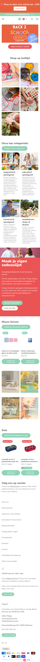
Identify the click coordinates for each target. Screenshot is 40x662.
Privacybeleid (7, 537)
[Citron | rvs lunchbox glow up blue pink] (11, 340)
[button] (24, 19)
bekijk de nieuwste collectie (16, 327)
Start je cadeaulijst (12, 303)
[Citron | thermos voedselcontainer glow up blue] (30, 340)
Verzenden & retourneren (11, 520)
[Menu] (4, 19)
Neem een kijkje (8, 594)
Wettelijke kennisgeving (11, 555)
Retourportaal (7, 508)
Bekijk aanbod (20, 9)
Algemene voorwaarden (11, 514)
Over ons (5, 502)
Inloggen (6, 649)
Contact (5, 549)
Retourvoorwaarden (9, 561)
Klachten (5, 543)
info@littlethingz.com (10, 621)
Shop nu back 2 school (20, 46)
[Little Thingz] (19, 19)
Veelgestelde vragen (10, 531)
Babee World (12, 578)
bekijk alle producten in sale (16, 435)
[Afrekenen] (36, 19)
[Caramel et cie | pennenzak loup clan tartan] (11, 448)
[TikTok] (3, 643)
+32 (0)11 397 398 (9, 635)
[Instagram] (6, 643)
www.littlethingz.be (9, 618)
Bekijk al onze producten (14, 148)
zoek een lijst (9, 308)
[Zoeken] (31, 19)
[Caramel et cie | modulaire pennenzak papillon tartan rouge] (30, 448)
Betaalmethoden (8, 526)
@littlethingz (15, 486)
